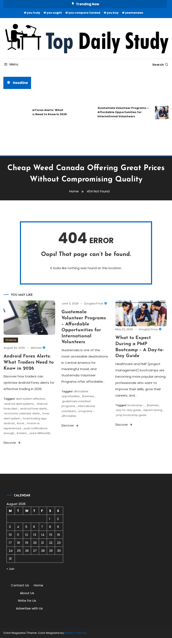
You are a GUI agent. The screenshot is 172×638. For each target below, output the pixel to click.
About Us (27, 593)
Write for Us (27, 600)
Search (158, 65)
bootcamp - (136, 405)
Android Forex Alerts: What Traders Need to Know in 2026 (42, 112)
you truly (33, 13)
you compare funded (84, 13)
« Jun (10, 568)
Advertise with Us (29, 608)
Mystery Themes (75, 633)
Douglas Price (93, 303)
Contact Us (20, 585)
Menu (13, 64)
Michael (36, 348)
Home (38, 585)
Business (88, 396)
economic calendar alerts (22, 413)
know (20, 423)
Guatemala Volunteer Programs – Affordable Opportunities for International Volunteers (121, 112)
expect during (152, 410)
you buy (113, 13)
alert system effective (30, 399)
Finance (11, 340)
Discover (10, 443)
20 (35, 542)
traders (22, 433)
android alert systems (19, 404)
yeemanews (134, 13)
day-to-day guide (128, 410)
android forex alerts (33, 409)
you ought (54, 13)
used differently (40, 433)
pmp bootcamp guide (131, 415)
